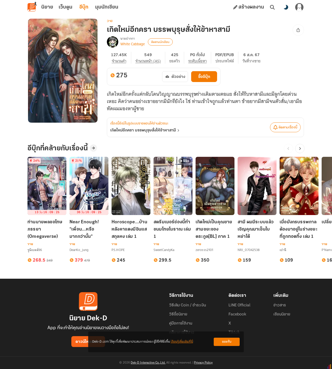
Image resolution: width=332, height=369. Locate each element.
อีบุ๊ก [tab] (83, 7)
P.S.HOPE (118, 250)
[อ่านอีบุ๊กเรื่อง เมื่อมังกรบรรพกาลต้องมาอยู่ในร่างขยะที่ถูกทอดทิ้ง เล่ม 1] (299, 186)
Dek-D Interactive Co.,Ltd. (148, 362)
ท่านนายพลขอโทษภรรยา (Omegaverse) (44, 229)
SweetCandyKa (164, 250)
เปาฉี (283, 250)
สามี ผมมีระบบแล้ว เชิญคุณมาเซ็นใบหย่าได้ (256, 229)
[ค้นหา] (272, 7)
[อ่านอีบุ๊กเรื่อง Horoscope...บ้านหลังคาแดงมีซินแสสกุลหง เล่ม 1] (131, 186)
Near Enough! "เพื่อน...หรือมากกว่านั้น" (84, 229)
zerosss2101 (204, 250)
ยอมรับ (226, 342)
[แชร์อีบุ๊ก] (298, 30)
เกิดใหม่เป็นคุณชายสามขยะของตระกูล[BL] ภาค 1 (214, 229)
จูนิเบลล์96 (34, 250)
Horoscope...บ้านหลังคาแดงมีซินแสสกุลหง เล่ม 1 (129, 229)
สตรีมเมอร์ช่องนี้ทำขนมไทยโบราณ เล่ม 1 (172, 229)
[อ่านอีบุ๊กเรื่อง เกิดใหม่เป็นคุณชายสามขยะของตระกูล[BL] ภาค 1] (215, 186)
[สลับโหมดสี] (286, 7)
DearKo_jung (79, 250)
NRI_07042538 (249, 250)
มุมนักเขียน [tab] (106, 7)
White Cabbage (132, 44)
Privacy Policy (203, 362)
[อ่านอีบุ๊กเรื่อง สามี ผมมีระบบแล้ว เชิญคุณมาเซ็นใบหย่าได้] (257, 186)
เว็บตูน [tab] (65, 7)
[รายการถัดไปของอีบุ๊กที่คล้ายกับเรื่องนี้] (300, 148)
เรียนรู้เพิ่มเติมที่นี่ (182, 342)
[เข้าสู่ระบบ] (299, 7)
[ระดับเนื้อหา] (199, 58)
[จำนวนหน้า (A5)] (150, 58)
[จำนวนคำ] (121, 58)
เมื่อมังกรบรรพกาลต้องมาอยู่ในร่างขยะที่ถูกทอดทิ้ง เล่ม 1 (298, 229)
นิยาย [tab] (47, 7)
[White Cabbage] (112, 42)
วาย (110, 21)
